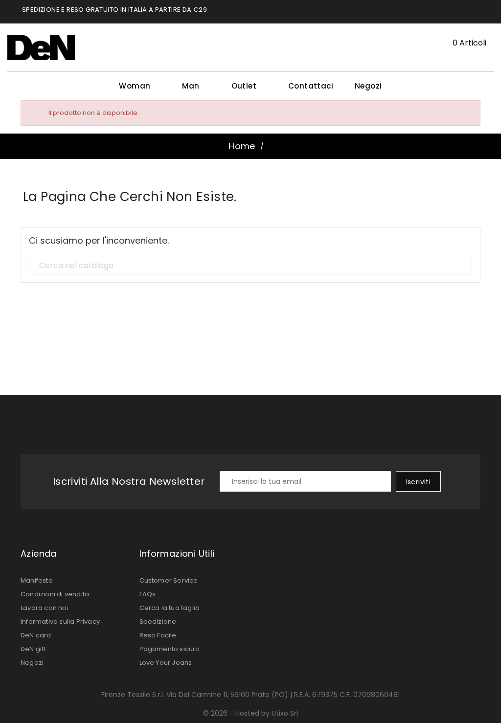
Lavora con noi (44, 607)
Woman (139, 86)
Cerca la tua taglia (169, 607)
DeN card (36, 635)
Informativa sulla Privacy (60, 621)
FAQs (147, 594)
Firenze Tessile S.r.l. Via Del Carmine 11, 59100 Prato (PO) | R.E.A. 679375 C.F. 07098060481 (250, 695)
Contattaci (310, 86)
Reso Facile (158, 635)
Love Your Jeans (165, 662)
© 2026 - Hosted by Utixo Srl (250, 713)
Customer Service (168, 580)
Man (194, 86)
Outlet (248, 86)
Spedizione (158, 621)
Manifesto (37, 580)
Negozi (368, 86)
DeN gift (33, 649)
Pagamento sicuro (169, 649)
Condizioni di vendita (55, 594)
